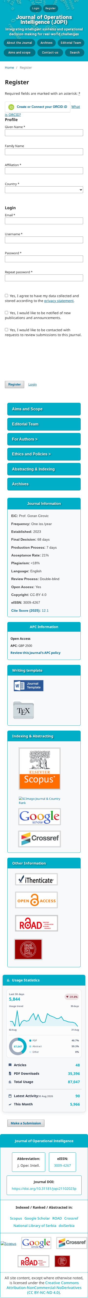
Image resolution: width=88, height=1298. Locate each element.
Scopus (16, 1218)
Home (9, 67)
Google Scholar (37, 1218)
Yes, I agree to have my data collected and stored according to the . (42, 298)
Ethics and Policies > (31, 454)
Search (75, 52)
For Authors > (24, 439)
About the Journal (19, 43)
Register (50, 8)
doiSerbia (67, 1225)
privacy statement (59, 300)
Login (35, 8)
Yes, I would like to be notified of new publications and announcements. (38, 315)
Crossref (71, 1218)
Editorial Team (71, 43)
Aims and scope (19, 52)
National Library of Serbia (34, 1225)
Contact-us (50, 52)
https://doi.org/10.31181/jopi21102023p (44, 1188)
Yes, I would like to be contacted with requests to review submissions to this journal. (43, 332)
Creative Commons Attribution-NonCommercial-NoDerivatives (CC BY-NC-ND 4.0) (44, 1287)
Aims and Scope (27, 409)
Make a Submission (26, 1123)
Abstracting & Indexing (33, 469)
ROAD (57, 1218)
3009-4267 (62, 1165)
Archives (47, 43)
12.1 (30, 610)
